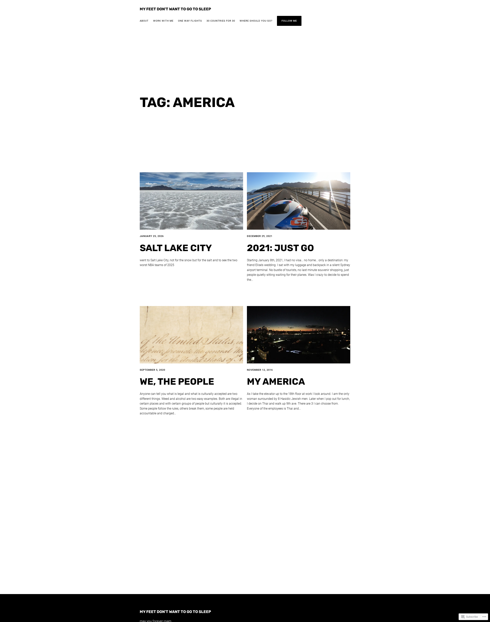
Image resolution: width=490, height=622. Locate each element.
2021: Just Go (280, 248)
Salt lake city (176, 248)
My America (276, 381)
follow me (289, 20)
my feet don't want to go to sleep (175, 9)
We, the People (177, 381)
